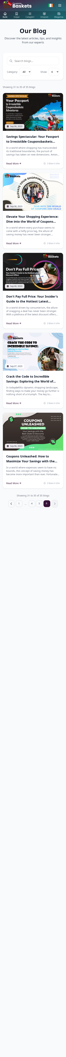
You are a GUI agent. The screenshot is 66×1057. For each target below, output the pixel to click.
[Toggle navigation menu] (59, 5)
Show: (43, 71)
